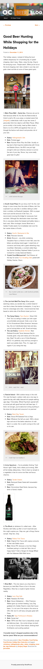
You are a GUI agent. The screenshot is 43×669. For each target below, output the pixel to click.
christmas (6, 644)
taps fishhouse (11, 646)
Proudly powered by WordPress (21, 665)
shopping (32, 644)
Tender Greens (17, 480)
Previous (7, 25)
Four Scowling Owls (25, 257)
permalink (6, 648)
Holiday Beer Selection (19, 642)
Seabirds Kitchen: (25, 331)
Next (37, 25)
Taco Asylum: (24, 316)
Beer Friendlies (24, 640)
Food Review (7, 642)
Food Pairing (33, 640)
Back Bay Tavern (18, 414)
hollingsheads (15, 644)
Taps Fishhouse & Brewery (23, 616)
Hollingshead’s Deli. (18, 137)
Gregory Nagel (22, 646)
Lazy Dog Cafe (17, 596)
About (5, 18)
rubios (26, 644)
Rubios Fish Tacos (18, 538)
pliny (22, 644)
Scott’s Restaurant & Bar (20, 233)
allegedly (7, 120)
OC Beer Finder (16, 18)
